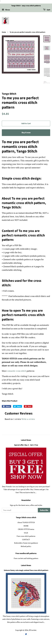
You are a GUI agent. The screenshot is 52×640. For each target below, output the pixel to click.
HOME (26, 526)
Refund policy (26, 546)
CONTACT (26, 539)
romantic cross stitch (16, 370)
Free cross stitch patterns (26, 536)
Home (4, 32)
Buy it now (26, 132)
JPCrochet (32, 630)
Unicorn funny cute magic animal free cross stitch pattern (26, 570)
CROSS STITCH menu (26, 529)
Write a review (28, 419)
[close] (40, 634)
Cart (48, 10)
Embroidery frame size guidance (26, 543)
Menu (7, 9)
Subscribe (44, 510)
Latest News (26, 440)
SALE (26, 533)
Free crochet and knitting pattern (26, 558)
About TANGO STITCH (26, 522)
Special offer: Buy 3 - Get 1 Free (26, 445)
